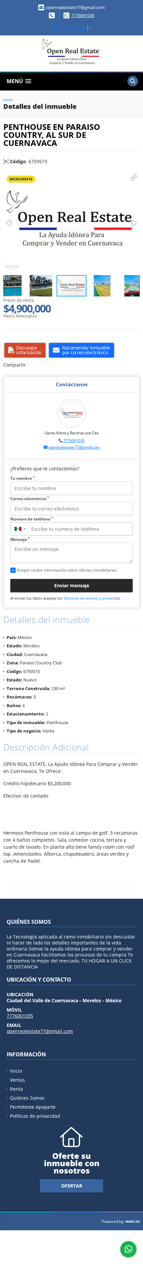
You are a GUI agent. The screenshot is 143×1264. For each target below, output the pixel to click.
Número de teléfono (31, 519)
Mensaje (20, 539)
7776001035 (82, 15)
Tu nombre (22, 478)
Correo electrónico (29, 498)
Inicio (8, 99)
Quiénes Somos (27, 1098)
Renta (16, 1089)
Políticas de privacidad (35, 1116)
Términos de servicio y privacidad (91, 598)
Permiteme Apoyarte (33, 1107)
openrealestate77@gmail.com (74, 447)
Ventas (17, 1080)
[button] (133, 177)
